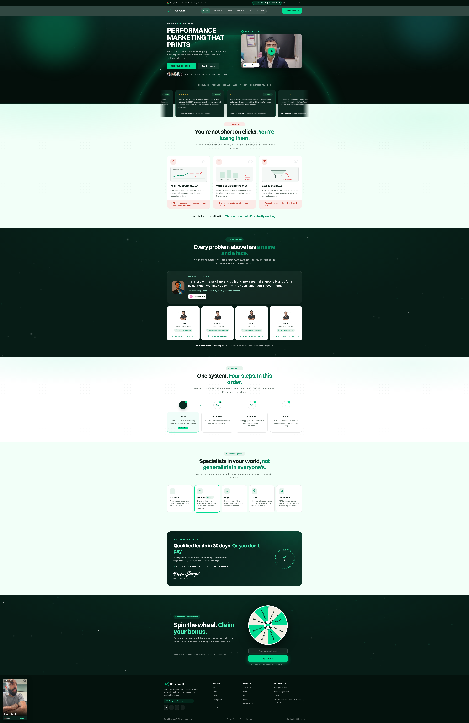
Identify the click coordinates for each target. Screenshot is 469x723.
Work (229, 11)
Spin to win (268, 658)
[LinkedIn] (166, 707)
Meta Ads (221, 326)
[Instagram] (171, 707)
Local (245, 699)
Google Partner (252, 65)
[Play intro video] (271, 51)
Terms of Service (246, 719)
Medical (246, 692)
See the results (208, 66)
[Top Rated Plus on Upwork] (197, 296)
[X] (183, 707)
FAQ (250, 11)
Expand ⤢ (22, 718)
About (239, 11)
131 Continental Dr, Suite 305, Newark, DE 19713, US (289, 700)
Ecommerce (248, 703)
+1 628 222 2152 (280, 695)
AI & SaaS (247, 687)
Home (205, 11)
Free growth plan (280, 687)
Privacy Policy (232, 719)
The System (217, 699)
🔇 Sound (7, 718)
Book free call (290, 11)
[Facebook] (177, 707)
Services (216, 11)
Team (215, 692)
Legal (245, 695)
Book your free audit (180, 66)
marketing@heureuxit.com (284, 692)
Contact (260, 11)
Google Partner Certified (179, 3)
